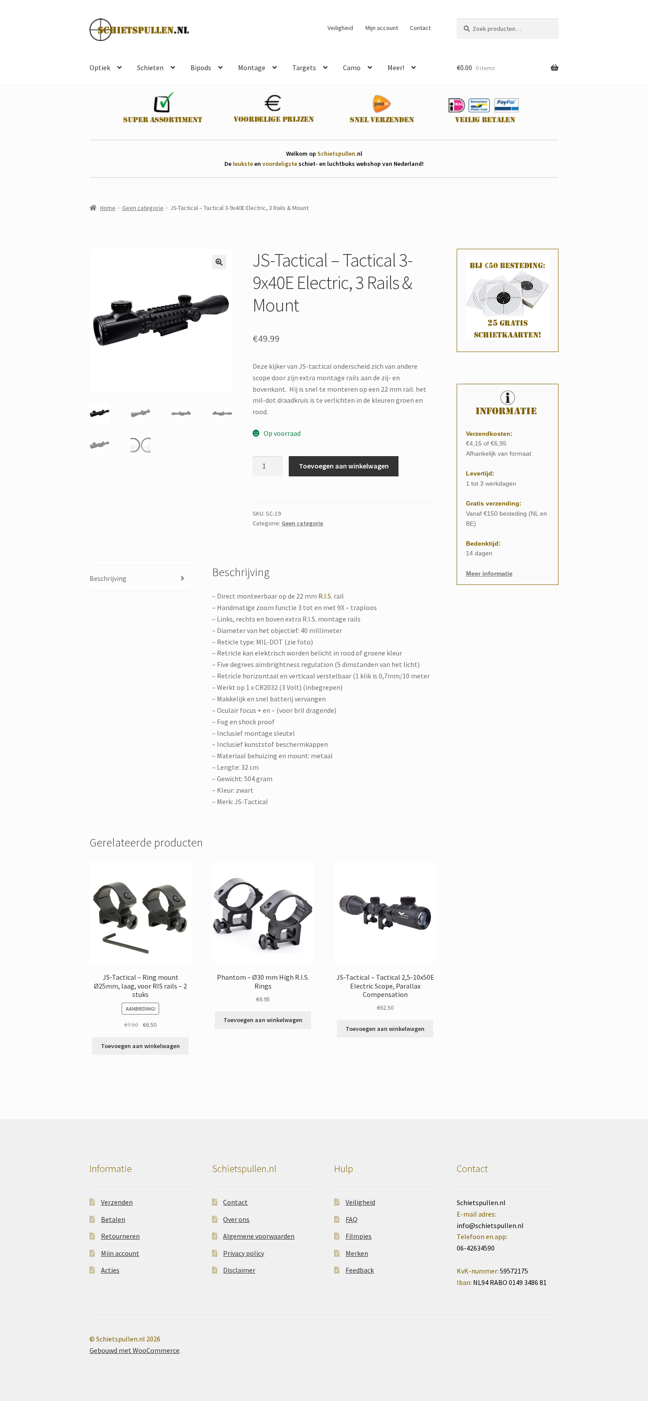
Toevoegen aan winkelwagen (344, 465)
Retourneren (120, 1236)
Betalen (113, 1219)
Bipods (200, 67)
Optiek (99, 67)
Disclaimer (239, 1270)
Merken (357, 1253)
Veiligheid (340, 28)
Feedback (360, 1270)
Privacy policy (243, 1253)
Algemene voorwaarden (258, 1236)
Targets (304, 67)
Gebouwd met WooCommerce (134, 1350)
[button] (219, 262)
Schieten (150, 67)
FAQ (352, 1219)
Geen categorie (143, 208)
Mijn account (381, 28)
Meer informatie (489, 573)
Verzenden (117, 1202)
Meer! (395, 67)
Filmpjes (359, 1236)
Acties (110, 1270)
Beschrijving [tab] (108, 578)
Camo (352, 67)
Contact (420, 28)
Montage (251, 67)
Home (107, 208)
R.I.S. (325, 596)
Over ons (236, 1219)
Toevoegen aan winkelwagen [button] (140, 1046)
